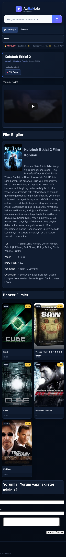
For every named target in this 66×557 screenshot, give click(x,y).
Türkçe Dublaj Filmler (48, 247)
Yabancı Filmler (12, 250)
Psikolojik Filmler (13, 247)
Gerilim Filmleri (49, 243)
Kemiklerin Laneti (42, 46)
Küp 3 (5, 410)
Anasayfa (8, 61)
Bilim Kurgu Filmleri (20, 61)
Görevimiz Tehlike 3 (44, 410)
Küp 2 (5, 352)
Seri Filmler (29, 247)
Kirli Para (7, 469)
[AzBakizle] (33, 8)
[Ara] (57, 19)
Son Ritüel (24, 46)
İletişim (24, 29)
